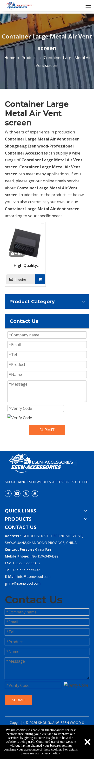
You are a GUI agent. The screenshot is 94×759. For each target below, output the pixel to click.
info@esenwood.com (34, 576)
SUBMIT (47, 430)
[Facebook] (8, 493)
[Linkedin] (17, 493)
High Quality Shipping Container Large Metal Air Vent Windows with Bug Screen (25, 265)
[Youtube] (35, 493)
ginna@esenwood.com (22, 583)
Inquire (20, 279)
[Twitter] (26, 493)
